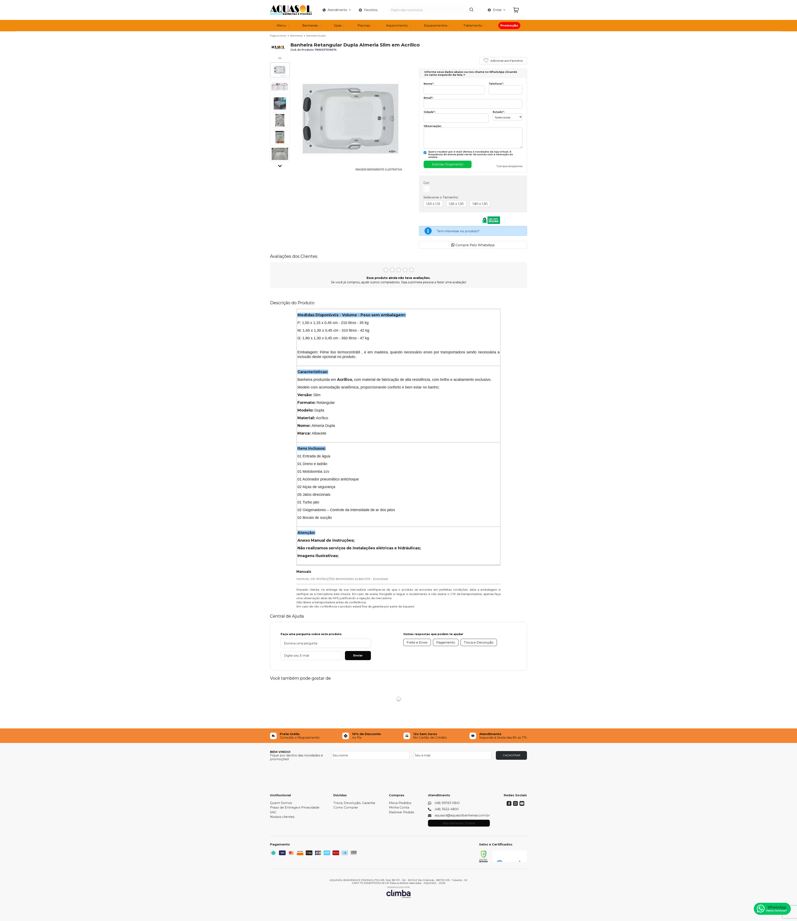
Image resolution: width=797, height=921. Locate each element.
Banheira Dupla (316, 35)
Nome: (429, 83)
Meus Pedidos (400, 803)
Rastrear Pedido (401, 812)
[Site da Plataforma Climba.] (398, 892)
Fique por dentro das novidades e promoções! (296, 757)
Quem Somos (281, 803)
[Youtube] (522, 805)
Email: (428, 97)
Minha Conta (399, 807)
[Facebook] (509, 805)
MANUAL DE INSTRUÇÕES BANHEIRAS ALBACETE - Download (342, 578)
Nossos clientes (282, 817)
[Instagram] (515, 805)
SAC (273, 812)
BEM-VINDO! (280, 752)
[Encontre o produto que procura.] (471, 10)
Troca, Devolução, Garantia (354, 803)
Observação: (432, 126)
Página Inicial (278, 35)
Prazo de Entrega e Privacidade (294, 807)
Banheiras (296, 35)
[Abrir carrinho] (519, 10)
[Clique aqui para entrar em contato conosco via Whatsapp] (772, 909)
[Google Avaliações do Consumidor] (510, 856)
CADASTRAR (511, 755)
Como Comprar (345, 807)
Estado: (498, 112)
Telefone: (496, 83)
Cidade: (429, 112)
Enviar (358, 655)
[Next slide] (280, 165)
